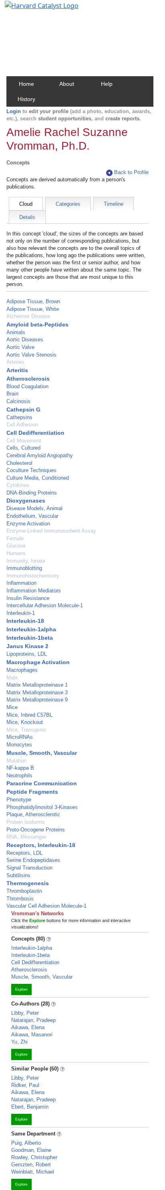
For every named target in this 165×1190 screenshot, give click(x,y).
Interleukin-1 (20, 613)
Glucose (16, 546)
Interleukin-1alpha (31, 629)
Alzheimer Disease (28, 316)
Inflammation (21, 583)
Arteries (15, 362)
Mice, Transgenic (26, 730)
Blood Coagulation (27, 386)
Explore (21, 989)
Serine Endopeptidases (33, 860)
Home (26, 84)
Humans (16, 553)
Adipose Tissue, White (32, 309)
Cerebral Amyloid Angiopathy (39, 455)
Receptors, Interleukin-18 (40, 845)
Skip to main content (33, 9)
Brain (12, 394)
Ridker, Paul (25, 1085)
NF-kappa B (20, 768)
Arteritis (17, 370)
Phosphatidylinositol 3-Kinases (42, 807)
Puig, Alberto (26, 1143)
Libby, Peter (25, 1013)
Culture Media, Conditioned (37, 478)
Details (27, 217)
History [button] (26, 99)
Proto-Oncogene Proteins (35, 830)
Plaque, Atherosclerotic (33, 814)
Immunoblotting (24, 568)
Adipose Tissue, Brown (33, 301)
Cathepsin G (23, 409)
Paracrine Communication (41, 783)
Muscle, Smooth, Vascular (41, 753)
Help (107, 84)
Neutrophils (19, 775)
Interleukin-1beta (29, 638)
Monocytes (19, 745)
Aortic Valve (20, 347)
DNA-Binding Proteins (31, 493)
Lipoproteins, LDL (26, 654)
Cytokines (18, 485)
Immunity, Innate (25, 561)
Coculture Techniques (31, 470)
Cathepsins (19, 417)
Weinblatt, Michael (32, 1172)
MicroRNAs (19, 737)
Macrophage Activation (38, 662)
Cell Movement (23, 441)
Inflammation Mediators (33, 591)
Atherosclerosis (28, 378)
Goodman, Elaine (31, 1150)
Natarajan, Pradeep (33, 1020)
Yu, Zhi (19, 1042)
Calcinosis (18, 401)
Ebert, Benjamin (29, 1107)
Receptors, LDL (24, 853)
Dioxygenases (25, 500)
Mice (12, 707)
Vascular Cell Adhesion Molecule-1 (46, 906)
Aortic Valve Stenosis (31, 355)
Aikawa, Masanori (31, 1035)
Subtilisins (18, 875)
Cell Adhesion (22, 425)
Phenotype (18, 800)
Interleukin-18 (25, 621)
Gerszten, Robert (31, 1165)
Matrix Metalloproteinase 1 (37, 685)
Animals (15, 332)
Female (15, 538)
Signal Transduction (29, 868)
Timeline (113, 204)
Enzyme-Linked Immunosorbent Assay (51, 531)
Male (12, 678)
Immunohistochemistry (32, 576)
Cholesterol (19, 463)
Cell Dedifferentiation (35, 433)
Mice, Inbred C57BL (29, 715)
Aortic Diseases (24, 340)
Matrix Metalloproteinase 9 (37, 700)
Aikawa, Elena (27, 1027)
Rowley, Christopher (34, 1157)
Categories (68, 204)
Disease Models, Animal (34, 508)
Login (13, 111)
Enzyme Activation (28, 524)
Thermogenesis (27, 883)
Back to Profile (131, 172)
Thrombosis (20, 899)
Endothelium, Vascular (32, 516)
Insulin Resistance (27, 598)
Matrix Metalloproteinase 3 (37, 692)
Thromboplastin (24, 891)
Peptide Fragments (32, 792)
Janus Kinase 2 (27, 646)
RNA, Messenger (26, 837)
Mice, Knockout (24, 722)
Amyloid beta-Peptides (37, 324)
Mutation (16, 761)
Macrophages (22, 670)
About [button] (66, 84)
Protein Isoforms (25, 822)
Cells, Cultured (23, 448)
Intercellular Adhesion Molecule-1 (44, 605)
